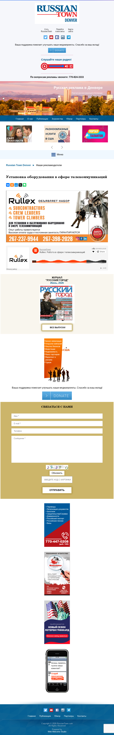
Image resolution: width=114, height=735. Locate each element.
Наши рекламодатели (49, 165)
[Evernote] (24, 185)
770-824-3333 (76, 77)
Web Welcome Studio (57, 732)
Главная (20, 119)
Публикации (42, 119)
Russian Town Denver (18, 165)
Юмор (69, 119)
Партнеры (81, 119)
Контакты (93, 119)
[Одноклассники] (12, 185)
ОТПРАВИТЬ (57, 490)
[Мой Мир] (16, 185)
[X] (20, 185)
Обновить (57, 473)
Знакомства (57, 119)
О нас (30, 119)
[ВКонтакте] (8, 185)
